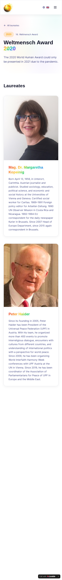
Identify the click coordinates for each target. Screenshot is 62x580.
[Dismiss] (58, 576)
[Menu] (55, 7)
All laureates (13, 25)
